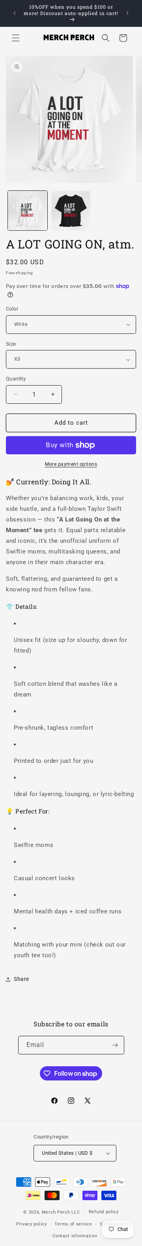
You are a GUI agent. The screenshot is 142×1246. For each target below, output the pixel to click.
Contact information (74, 1235)
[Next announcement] (127, 13)
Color (12, 309)
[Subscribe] (115, 1045)
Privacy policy (31, 1224)
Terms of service (73, 1224)
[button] (15, 38)
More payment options (71, 464)
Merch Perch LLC (61, 1212)
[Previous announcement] (14, 13)
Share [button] (21, 979)
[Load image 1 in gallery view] (27, 210)
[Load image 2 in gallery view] (71, 210)
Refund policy (104, 1211)
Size (11, 344)
